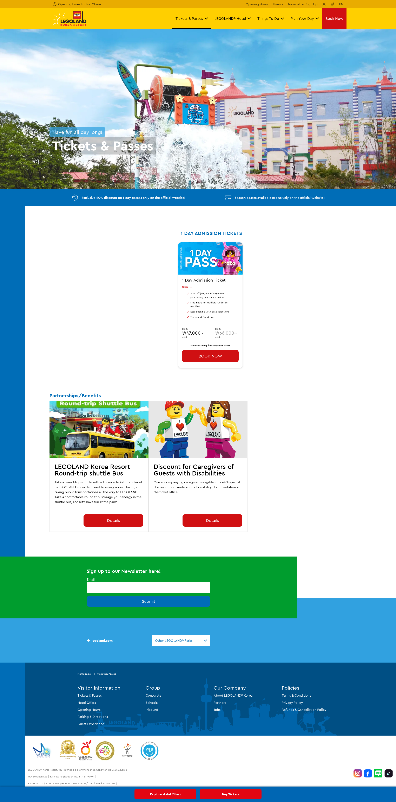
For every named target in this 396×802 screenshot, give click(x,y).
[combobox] (181, 640)
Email (91, 579)
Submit (148, 601)
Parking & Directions (93, 717)
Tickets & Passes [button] (189, 18)
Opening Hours (257, 4)
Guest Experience (91, 724)
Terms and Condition (202, 316)
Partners (220, 702)
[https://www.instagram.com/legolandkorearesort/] (358, 773)
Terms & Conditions (296, 695)
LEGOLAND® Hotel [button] (230, 18)
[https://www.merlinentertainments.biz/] (42, 750)
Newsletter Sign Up (302, 4)
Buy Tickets (230, 794)
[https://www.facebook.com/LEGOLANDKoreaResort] (368, 773)
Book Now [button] (334, 18)
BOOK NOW (210, 356)
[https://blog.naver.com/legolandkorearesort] (378, 773)
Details (113, 520)
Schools (152, 702)
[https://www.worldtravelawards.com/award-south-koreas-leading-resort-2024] (67, 750)
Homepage (84, 673)
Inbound (152, 710)
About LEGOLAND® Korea (233, 695)
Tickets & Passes (106, 673)
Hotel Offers (87, 702)
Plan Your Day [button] (302, 18)
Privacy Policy (292, 702)
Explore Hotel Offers (165, 794)
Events (278, 4)
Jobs (217, 710)
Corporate (153, 695)
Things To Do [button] (268, 18)
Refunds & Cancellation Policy (304, 710)
